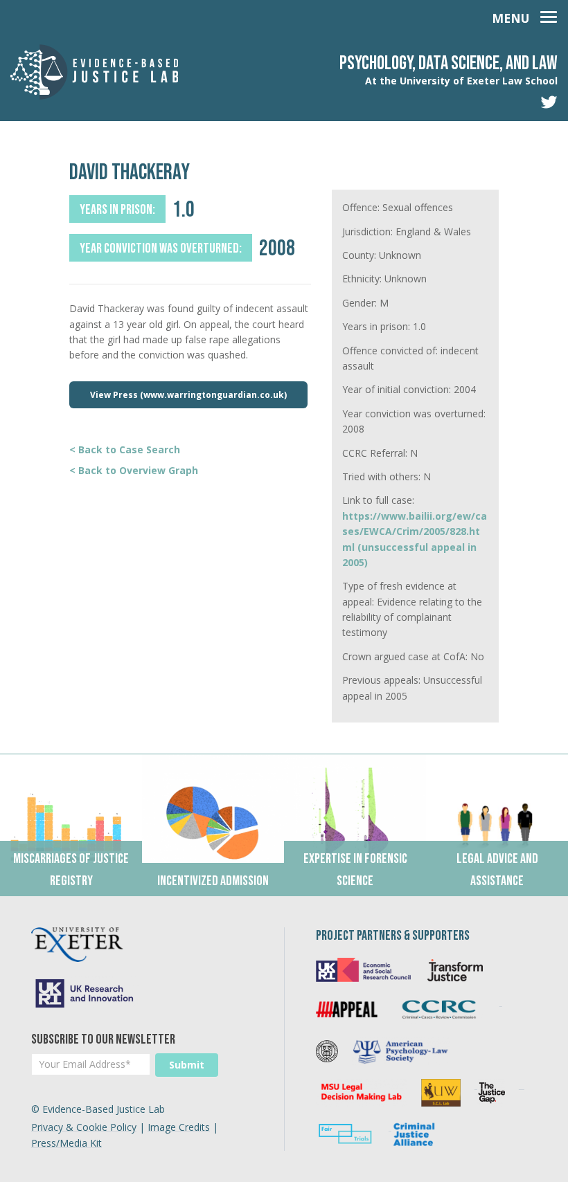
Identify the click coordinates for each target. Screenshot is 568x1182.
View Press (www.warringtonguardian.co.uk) (188, 395)
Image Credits (179, 1127)
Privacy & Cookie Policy (83, 1127)
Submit (186, 1064)
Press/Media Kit (66, 1142)
